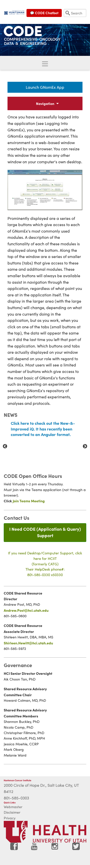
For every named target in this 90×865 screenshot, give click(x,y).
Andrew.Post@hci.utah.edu (26, 610)
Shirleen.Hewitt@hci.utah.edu (28, 642)
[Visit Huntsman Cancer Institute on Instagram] (55, 848)
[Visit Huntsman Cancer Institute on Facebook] (14, 848)
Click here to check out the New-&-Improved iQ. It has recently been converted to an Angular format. (43, 428)
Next (85, 446)
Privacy (10, 818)
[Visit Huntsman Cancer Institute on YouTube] (34, 848)
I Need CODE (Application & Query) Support (45, 532)
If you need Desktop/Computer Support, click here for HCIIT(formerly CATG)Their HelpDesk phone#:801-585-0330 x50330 (45, 563)
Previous (5, 446)
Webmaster (13, 806)
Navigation (45, 103)
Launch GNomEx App (45, 87)
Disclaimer (12, 812)
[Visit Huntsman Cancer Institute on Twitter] (76, 848)
